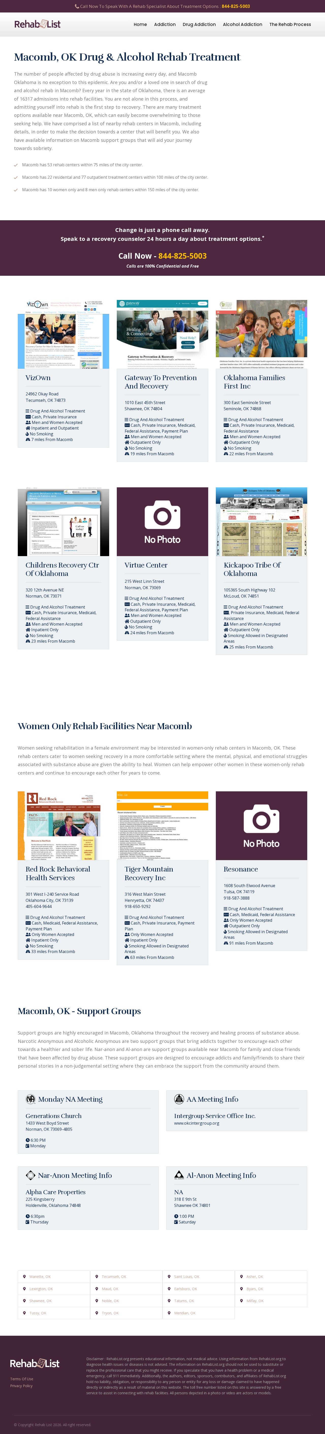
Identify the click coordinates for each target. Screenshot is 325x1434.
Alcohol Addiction (242, 24)
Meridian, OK (185, 1313)
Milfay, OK (255, 1300)
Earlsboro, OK (185, 1288)
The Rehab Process (290, 24)
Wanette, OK (40, 1276)
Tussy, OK (37, 1313)
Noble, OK (110, 1300)
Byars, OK (255, 1288)
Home (140, 24)
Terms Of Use (21, 1378)
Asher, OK (255, 1276)
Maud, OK (110, 1288)
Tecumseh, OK (114, 1276)
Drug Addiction (199, 24)
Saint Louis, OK (186, 1276)
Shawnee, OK (40, 1300)
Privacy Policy (21, 1385)
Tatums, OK (184, 1300)
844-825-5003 (236, 6)
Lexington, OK (41, 1288)
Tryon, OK (110, 1313)
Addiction (165, 24)
